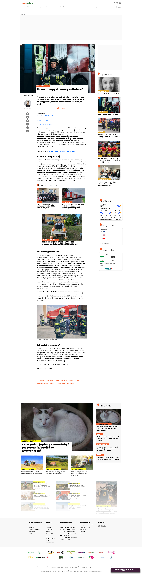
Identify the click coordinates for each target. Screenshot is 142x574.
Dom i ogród (61, 7)
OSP (82, 380)
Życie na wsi (43, 7)
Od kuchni (70, 7)
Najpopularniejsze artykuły (87, 525)
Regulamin (32, 531)
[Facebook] (115, 3)
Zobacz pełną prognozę (106, 219)
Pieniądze (34, 7)
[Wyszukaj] (118, 7)
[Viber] (27, 131)
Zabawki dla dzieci (65, 539)
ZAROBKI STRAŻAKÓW (60, 380)
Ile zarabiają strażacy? (44, 120)
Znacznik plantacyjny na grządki (68, 537)
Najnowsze (105, 405)
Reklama (31, 527)
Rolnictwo (52, 7)
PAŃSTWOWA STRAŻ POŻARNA (66, 383)
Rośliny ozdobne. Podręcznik (68, 527)
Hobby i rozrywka (98, 7)
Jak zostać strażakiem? (45, 124)
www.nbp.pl (107, 243)
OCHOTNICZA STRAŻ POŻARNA (46, 383)
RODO (30, 534)
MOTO (88, 7)
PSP (78, 380)
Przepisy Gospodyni (65, 525)
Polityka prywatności (34, 529)
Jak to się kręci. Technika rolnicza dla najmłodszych (69, 534)
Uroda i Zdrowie (80, 7)
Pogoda (82, 531)
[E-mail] (27, 124)
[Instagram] (117, 3)
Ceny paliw (83, 529)
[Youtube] (120, 3)
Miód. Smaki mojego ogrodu (67, 529)
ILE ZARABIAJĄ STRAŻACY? (45, 380)
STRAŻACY (72, 380)
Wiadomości (25, 7)
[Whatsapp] (27, 127)
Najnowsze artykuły (85, 527)
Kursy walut (83, 534)
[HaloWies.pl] (27, 3)
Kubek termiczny (64, 542)
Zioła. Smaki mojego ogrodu (67, 531)
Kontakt (31, 525)
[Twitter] (27, 117)
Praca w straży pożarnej (45, 116)
